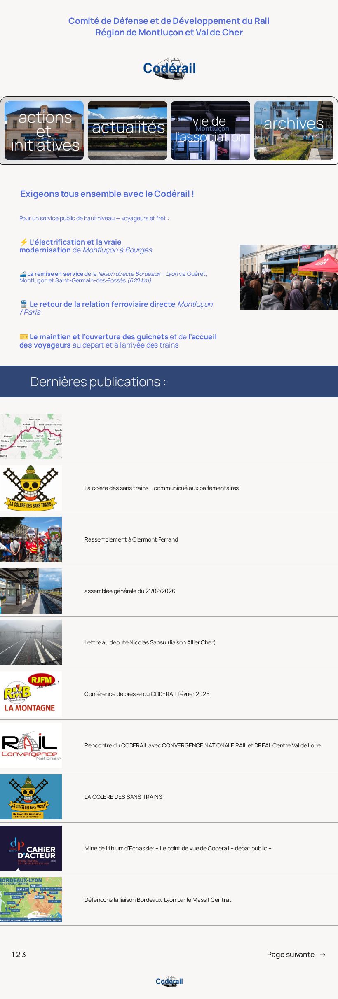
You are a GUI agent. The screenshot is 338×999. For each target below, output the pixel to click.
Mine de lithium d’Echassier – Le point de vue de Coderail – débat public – (178, 848)
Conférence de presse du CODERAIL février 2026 (147, 694)
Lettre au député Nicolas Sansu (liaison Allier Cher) (150, 642)
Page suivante (296, 954)
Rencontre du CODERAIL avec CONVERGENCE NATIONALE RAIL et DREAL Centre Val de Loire (202, 745)
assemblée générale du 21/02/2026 (130, 591)
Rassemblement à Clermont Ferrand (131, 539)
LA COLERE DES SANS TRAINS (123, 797)
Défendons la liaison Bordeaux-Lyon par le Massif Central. (158, 899)
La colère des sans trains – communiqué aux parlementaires (161, 488)
